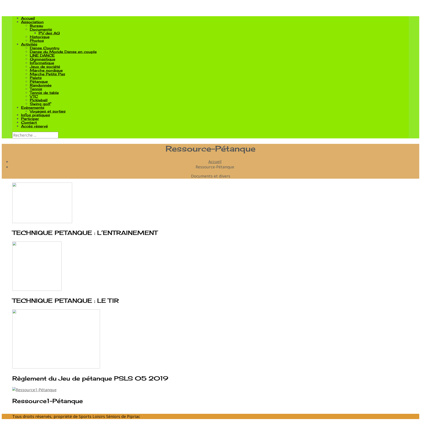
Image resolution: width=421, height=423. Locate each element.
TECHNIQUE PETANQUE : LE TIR (65, 300)
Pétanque (39, 81)
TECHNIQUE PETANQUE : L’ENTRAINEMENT (84, 232)
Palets (36, 78)
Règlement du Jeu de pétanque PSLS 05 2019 (90, 378)
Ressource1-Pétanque (47, 401)
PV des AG (49, 33)
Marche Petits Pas (47, 74)
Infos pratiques (35, 115)
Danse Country (44, 48)
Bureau (36, 25)
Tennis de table (44, 92)
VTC (34, 96)
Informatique (42, 63)
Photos (37, 40)
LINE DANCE (42, 55)
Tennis (36, 89)
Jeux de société (45, 66)
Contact (29, 122)
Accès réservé (34, 126)
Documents (41, 29)
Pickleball (39, 100)
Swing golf (40, 104)
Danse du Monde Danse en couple (63, 51)
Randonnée (41, 85)
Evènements (32, 107)
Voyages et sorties (48, 111)
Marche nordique (46, 70)
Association (32, 22)
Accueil (28, 18)
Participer (30, 118)
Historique (40, 37)
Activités (29, 44)
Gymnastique (42, 59)
